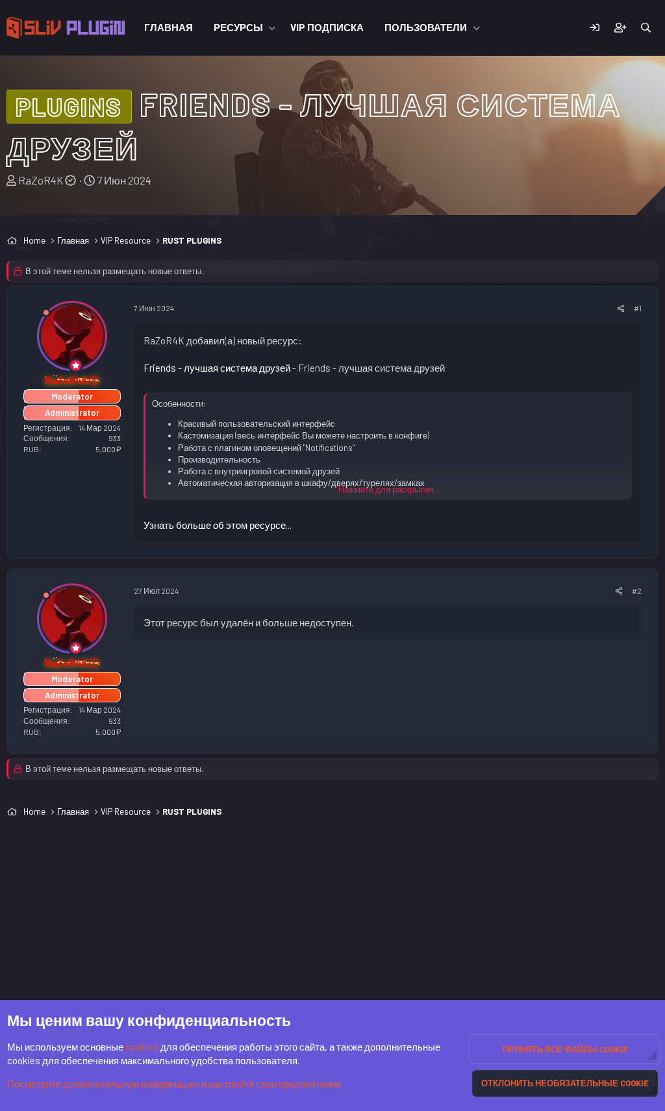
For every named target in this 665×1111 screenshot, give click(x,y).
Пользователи (425, 27)
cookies (141, 1047)
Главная (168, 27)
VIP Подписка (327, 27)
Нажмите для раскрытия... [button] (388, 489)
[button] (272, 27)
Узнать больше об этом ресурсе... (218, 525)
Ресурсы (238, 27)
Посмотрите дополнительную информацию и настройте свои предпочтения (174, 1084)
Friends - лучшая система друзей (217, 368)
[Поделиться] (621, 308)
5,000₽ (108, 448)
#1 (638, 308)
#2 (637, 590)
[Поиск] (646, 27)
